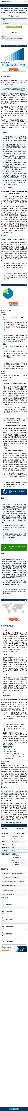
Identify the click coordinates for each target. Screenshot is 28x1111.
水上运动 (6, 218)
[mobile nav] (26, 2)
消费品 (5, 5)
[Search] (23, 2)
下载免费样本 (15, 1109)
